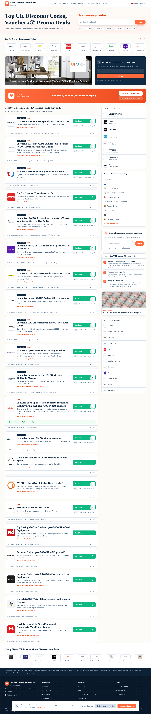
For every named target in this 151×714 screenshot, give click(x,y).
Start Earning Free (132, 93)
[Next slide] (89, 70)
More (105, 4)
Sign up (120, 76)
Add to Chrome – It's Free (132, 98)
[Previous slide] (8, 70)
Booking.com (131, 28)
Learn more (41, 707)
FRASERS (89, 28)
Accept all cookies (127, 706)
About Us (81, 686)
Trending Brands (77, 4)
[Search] (126, 4)
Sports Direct (118, 28)
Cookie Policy (120, 694)
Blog (79, 690)
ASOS (109, 28)
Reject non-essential (105, 706)
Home (54, 4)
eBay (80, 28)
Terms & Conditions (122, 686)
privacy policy (119, 80)
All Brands (62, 4)
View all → (143, 39)
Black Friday (45, 694)
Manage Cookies (87, 706)
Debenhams (99, 28)
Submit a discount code (87, 694)
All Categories (93, 4)
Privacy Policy (120, 690)
